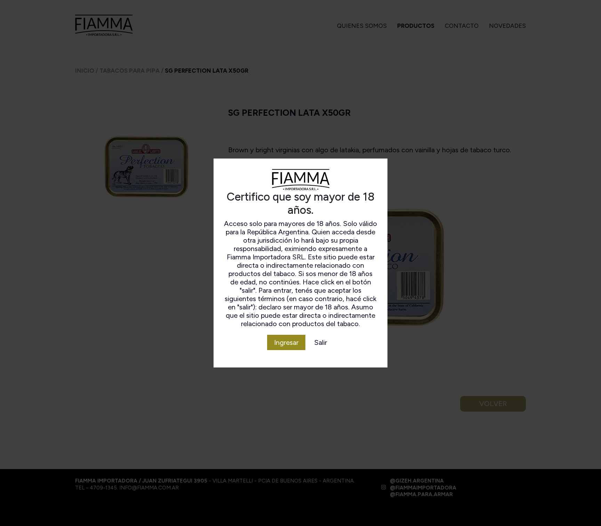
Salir (320, 342)
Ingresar (286, 342)
